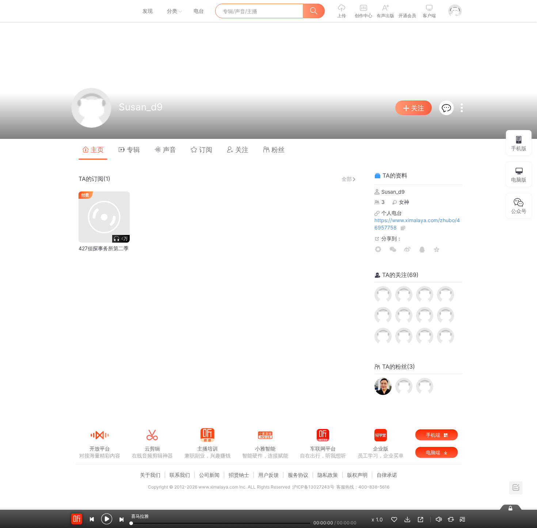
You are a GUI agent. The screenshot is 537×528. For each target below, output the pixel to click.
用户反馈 (268, 475)
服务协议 (298, 475)
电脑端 (434, 452)
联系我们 (180, 475)
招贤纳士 (239, 475)
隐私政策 (327, 475)
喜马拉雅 (99, 11)
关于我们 (150, 475)
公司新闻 (209, 475)
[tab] (93, 149)
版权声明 (357, 475)
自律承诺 (387, 475)
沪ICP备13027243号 (313, 487)
